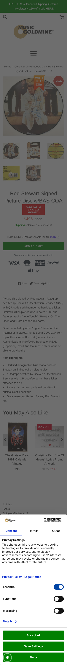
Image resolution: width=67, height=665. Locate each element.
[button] (7, 657)
